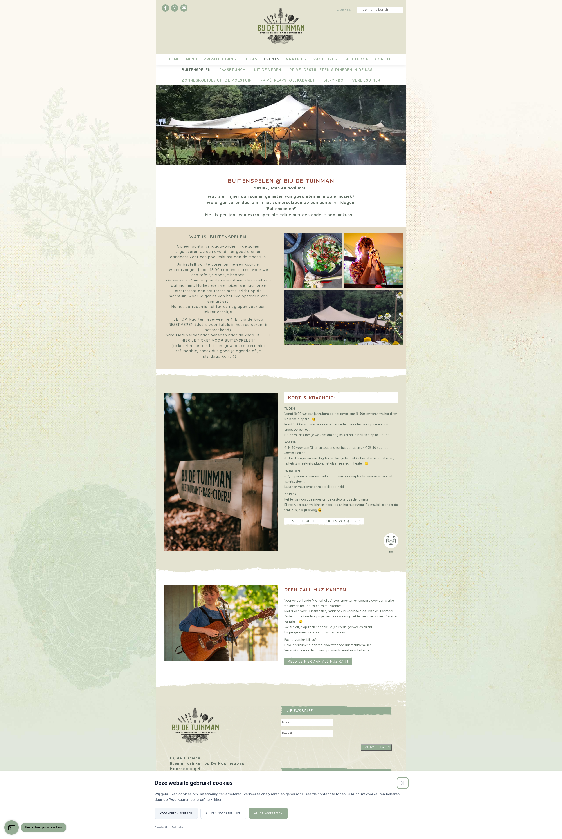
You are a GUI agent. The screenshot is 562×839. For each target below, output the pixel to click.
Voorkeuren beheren (176, 813)
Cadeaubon (356, 59)
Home (174, 59)
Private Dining (220, 59)
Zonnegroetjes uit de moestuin (217, 80)
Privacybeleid (161, 827)
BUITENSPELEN (196, 69)
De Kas (250, 59)
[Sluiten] (402, 783)
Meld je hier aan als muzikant (318, 661)
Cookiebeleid (177, 827)
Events (272, 59)
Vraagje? (296, 59)
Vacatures (325, 59)
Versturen (377, 747)
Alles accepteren (268, 813)
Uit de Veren (267, 69)
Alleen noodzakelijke (223, 813)
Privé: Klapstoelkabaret (287, 80)
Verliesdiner (366, 80)
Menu (191, 59)
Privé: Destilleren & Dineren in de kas (331, 69)
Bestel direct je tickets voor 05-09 (324, 521)
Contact (384, 59)
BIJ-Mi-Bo (333, 80)
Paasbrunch (232, 69)
